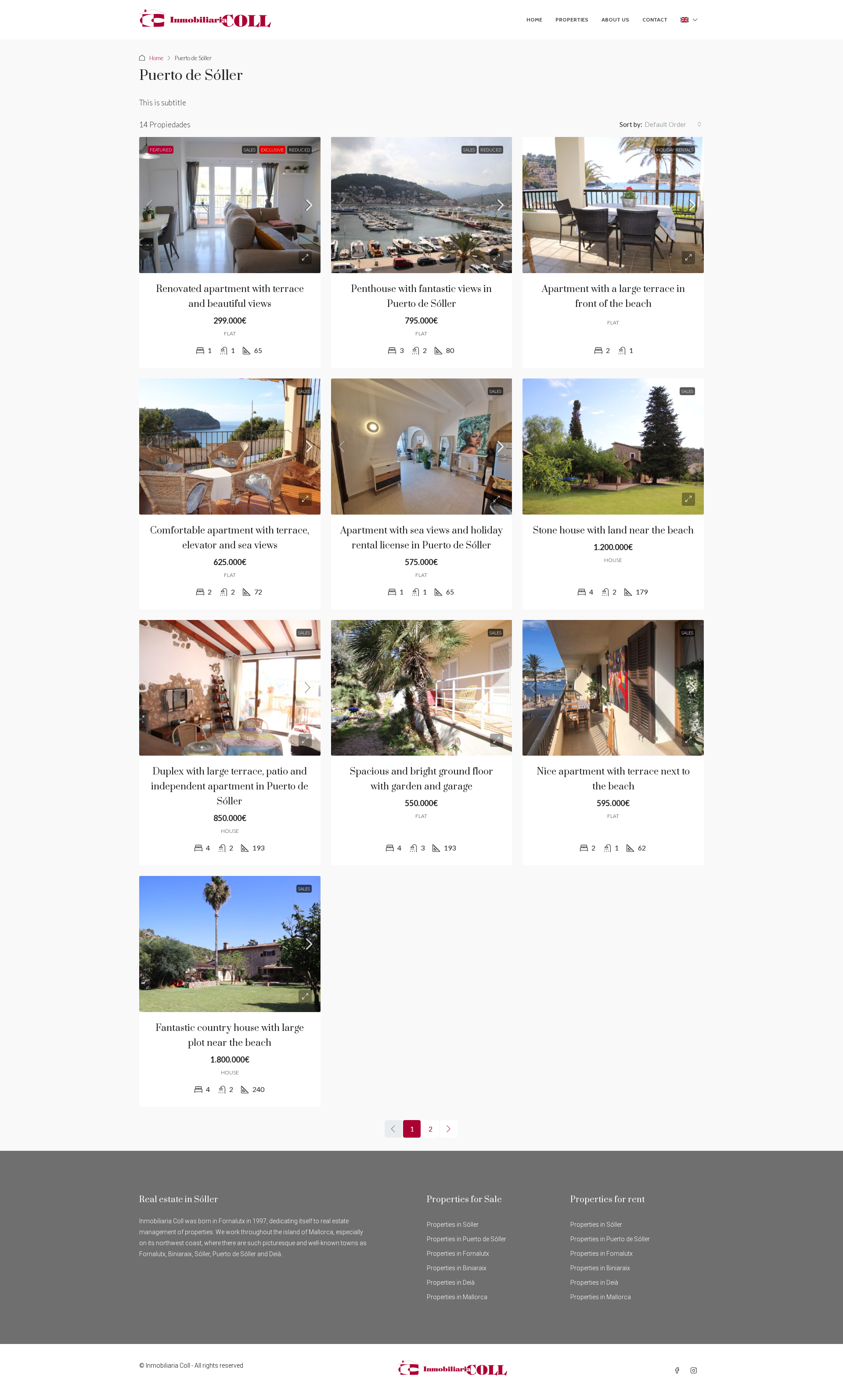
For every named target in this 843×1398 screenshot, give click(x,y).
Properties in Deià (451, 1282)
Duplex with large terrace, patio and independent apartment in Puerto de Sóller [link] (229, 786)
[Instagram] (695, 1370)
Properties (571, 19)
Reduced (299, 149)
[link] (230, 205)
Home (534, 19)
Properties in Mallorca (457, 1297)
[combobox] (673, 124)
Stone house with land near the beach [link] (613, 531)
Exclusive (272, 149)
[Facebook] (679, 1370)
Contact (654, 19)
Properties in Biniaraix (456, 1268)
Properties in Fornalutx (458, 1253)
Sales (250, 149)
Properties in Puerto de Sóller (466, 1239)
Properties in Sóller (453, 1224)
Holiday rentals (674, 149)
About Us (615, 19)
